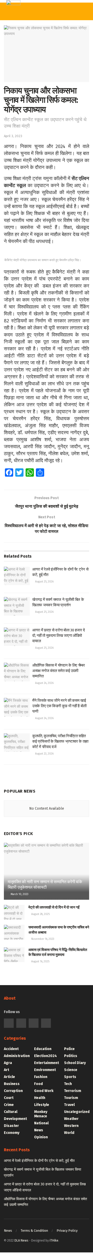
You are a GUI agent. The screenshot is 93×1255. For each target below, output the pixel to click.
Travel (69, 1105)
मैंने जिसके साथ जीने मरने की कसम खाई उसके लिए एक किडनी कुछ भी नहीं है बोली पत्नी (59, 706)
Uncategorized (77, 1112)
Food (38, 1084)
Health (39, 1098)
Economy (11, 1133)
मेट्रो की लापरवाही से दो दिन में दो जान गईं (54, 907)
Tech (68, 1084)
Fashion (40, 1077)
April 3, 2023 (13, 136)
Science (70, 1070)
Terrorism (72, 1091)
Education (42, 1049)
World (69, 1133)
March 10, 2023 (19, 894)
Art (6, 1070)
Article (9, 1077)
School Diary (75, 1063)
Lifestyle (41, 1105)
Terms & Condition (34, 1230)
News (38, 1130)
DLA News (21, 1240)
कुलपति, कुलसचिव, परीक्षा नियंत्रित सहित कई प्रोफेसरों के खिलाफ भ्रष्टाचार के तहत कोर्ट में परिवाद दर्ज (60, 741)
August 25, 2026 (43, 581)
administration (17, 1056)
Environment (45, 1070)
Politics (70, 1056)
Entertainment (46, 1063)
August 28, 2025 (40, 914)
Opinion (41, 1137)
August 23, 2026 (43, 753)
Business (12, 1084)
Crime (9, 1105)
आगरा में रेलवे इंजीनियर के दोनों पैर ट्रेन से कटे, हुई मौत (39, 1160)
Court (8, 1098)
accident (11, 1049)
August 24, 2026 (43, 683)
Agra (8, 1063)
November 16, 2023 (42, 939)
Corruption (13, 1091)
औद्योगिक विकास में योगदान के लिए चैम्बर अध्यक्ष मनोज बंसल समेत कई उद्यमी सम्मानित (58, 670)
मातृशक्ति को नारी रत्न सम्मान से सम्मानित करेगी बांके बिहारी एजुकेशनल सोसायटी (45, 884)
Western (71, 1126)
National (41, 1123)
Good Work (43, 1091)
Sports (70, 1077)
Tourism (71, 1098)
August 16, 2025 (39, 961)
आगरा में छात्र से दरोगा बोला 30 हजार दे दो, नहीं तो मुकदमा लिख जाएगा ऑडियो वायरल (58, 635)
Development (15, 1119)
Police (69, 1049)
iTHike (54, 1240)
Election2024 (45, 1056)
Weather (71, 1119)
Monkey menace (40, 1114)
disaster (11, 1126)
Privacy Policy (67, 1230)
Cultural (10, 1112)
